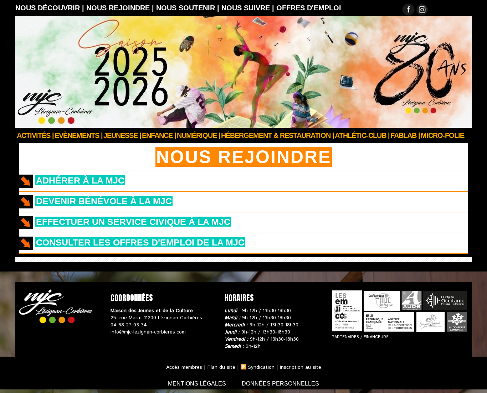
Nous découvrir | (50, 8)
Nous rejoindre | (121, 8)
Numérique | (198, 135)
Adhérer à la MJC (80, 180)
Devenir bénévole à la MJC (104, 201)
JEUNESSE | (122, 135)
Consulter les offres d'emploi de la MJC (140, 242)
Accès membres (184, 367)
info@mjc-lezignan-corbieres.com (148, 332)
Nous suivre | (248, 8)
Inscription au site (300, 367)
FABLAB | (405, 135)
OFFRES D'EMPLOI (308, 8)
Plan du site (221, 367)
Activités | (35, 135)
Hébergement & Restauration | (277, 135)
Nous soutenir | (188, 8)
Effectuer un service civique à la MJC (133, 222)
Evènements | (79, 135)
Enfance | (159, 135)
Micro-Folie (442, 135)
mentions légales (197, 384)
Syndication (261, 367)
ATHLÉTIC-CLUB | (362, 135)
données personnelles (280, 384)
